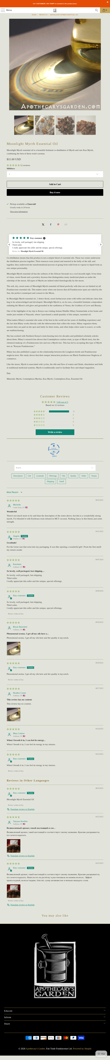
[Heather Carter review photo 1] (13, 714)
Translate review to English (22, 809)
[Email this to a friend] (66, 225)
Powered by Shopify (82, 1048)
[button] (13, 165)
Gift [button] (29, 476)
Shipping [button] (50, 481)
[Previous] (9, 65)
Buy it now (55, 192)
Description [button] (18, 476)
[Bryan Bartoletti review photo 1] (13, 648)
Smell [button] (61, 481)
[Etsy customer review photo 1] (13, 891)
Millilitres (11, 168)
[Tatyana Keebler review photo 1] (13, 846)
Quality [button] (73, 476)
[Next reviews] (101, 244)
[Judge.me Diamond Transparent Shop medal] (54, 449)
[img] (13, 500)
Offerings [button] (53, 476)
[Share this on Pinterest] (58, 225)
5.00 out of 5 (62, 402)
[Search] (96, 10)
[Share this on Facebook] (51, 225)
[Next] (101, 65)
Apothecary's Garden (35, 1048)
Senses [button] (94, 476)
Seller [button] (83, 476)
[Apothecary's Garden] (55, 10)
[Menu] (1, 10)
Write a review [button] (55, 432)
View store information (19, 212)
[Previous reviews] (9, 244)
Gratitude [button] (40, 476)
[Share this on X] (43, 225)
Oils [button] (63, 476)
